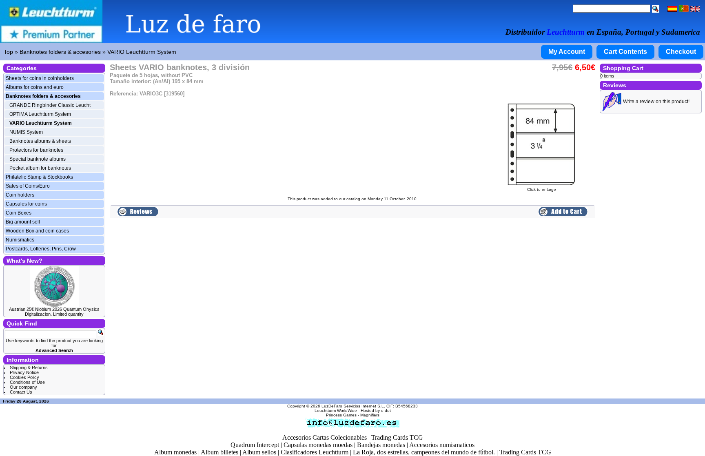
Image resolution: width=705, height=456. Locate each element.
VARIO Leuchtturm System (141, 52)
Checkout (681, 51)
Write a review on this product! (656, 101)
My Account (566, 51)
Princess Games (341, 415)
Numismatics (20, 240)
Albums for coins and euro (35, 87)
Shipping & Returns (29, 367)
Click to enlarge (541, 189)
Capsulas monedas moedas (318, 444)
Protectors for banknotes (36, 150)
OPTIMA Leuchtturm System (40, 114)
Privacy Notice (24, 372)
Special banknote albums (37, 159)
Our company (23, 387)
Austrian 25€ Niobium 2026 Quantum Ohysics (54, 309)
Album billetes (219, 452)
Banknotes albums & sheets (40, 141)
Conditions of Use (27, 382)
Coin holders (20, 195)
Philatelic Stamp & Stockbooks (39, 177)
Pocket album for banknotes (40, 168)
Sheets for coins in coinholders (40, 78)
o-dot (386, 410)
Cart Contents (625, 51)
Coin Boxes (18, 213)
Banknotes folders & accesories (60, 52)
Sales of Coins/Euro (28, 186)
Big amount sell (23, 222)
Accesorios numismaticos (441, 444)
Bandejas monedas (381, 444)
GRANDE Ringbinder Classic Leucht (50, 105)
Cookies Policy (24, 377)
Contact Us (21, 392)
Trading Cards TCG (397, 437)
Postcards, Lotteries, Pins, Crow (41, 249)
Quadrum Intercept (255, 444)
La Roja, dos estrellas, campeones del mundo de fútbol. (424, 452)
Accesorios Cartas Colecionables (324, 437)
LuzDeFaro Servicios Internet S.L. (353, 406)
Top (8, 52)
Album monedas (175, 452)
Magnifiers (369, 415)
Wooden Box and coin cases (37, 231)
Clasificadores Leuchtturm (314, 452)
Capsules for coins (26, 204)
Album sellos (259, 452)
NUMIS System (26, 132)
